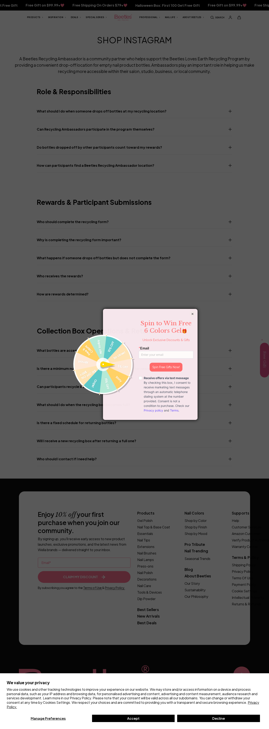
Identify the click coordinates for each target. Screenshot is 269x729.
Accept (133, 718)
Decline (218, 718)
